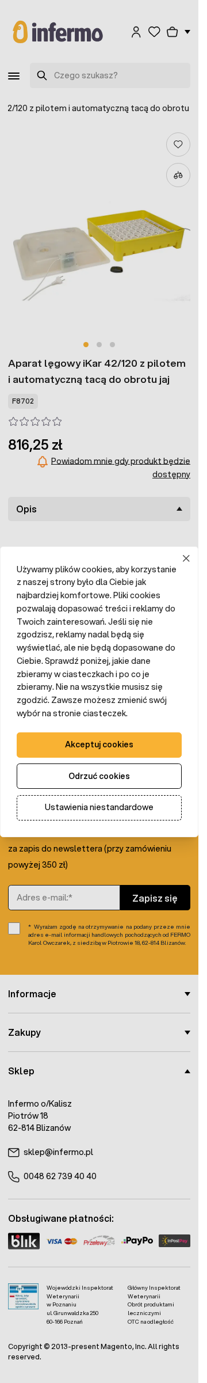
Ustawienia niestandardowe (99, 807)
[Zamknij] (186, 558)
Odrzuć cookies (99, 776)
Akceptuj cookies (99, 744)
